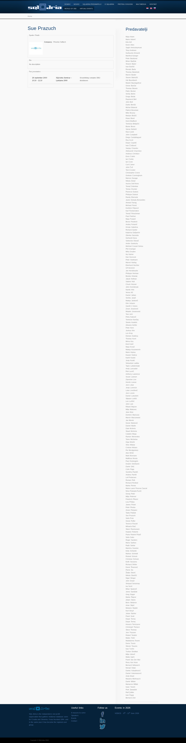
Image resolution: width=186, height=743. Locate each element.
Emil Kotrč (129, 344)
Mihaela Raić (131, 526)
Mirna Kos (129, 341)
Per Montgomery (132, 450)
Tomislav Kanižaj (132, 320)
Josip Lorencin (131, 388)
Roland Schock (131, 556)
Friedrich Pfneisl (132, 499)
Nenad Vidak (131, 668)
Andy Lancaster (132, 369)
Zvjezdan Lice (131, 379)
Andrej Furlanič (131, 224)
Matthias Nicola (132, 458)
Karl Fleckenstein (132, 211)
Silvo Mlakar (130, 445)
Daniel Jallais (131, 295)
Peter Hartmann (132, 260)
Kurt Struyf (130, 611)
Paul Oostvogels (132, 461)
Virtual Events (86, 8)
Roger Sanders (131, 540)
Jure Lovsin (130, 393)
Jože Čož (129, 167)
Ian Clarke (130, 159)
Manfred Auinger (132, 56)
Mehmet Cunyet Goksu (134, 246)
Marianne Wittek (132, 684)
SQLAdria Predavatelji (92, 4)
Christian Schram (132, 559)
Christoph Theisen (133, 627)
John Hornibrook (132, 287)
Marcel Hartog (131, 262)
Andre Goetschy (132, 243)
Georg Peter (130, 494)
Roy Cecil (129, 140)
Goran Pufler (130, 521)
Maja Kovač (130, 347)
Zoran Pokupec (131, 510)
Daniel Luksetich (132, 396)
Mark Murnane (131, 456)
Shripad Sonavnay (133, 584)
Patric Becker (131, 91)
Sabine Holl (130, 282)
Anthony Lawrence (133, 374)
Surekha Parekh (132, 472)
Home (30, 16)
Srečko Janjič (131, 298)
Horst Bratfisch (131, 121)
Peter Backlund (131, 58)
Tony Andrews (131, 50)
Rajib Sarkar (130, 545)
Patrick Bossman (132, 110)
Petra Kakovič (131, 317)
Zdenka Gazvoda (132, 235)
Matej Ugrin (130, 657)
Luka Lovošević (132, 390)
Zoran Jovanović (132, 309)
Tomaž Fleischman (133, 214)
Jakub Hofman (131, 279)
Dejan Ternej (130, 619)
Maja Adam (130, 37)
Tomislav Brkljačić (132, 124)
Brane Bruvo (130, 126)
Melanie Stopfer (132, 608)
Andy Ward (130, 676)
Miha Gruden (131, 252)
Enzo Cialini (130, 156)
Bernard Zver (131, 698)
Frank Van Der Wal (133, 660)
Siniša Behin (130, 94)
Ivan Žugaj (130, 695)
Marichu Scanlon (132, 548)
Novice (77, 4)
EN (150, 8)
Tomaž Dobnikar (132, 186)
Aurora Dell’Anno (132, 184)
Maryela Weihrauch (133, 679)
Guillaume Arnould (133, 53)
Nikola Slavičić (131, 575)
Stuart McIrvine (131, 431)
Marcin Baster (131, 75)
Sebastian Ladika (132, 363)
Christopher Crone (133, 173)
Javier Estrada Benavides (135, 200)
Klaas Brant (130, 118)
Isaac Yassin (130, 687)
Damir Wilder (131, 681)
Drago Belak (130, 97)
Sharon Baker (131, 64)
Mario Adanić (131, 39)
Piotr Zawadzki (131, 690)
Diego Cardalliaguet (133, 137)
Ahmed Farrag (131, 203)
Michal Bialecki (131, 107)
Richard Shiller (131, 564)
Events (73, 718)
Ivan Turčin (130, 649)
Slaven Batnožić (132, 77)
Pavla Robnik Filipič (133, 535)
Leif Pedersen (131, 477)
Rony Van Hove (132, 662)
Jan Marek (130, 420)
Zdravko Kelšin (131, 325)
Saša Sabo (130, 537)
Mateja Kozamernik (133, 350)
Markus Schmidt (132, 554)
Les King (129, 333)
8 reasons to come (78, 713)
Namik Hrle (130, 290)
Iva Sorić (129, 586)
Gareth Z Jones (131, 306)
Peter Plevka (130, 507)
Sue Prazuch (130, 516)
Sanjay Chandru (132, 148)
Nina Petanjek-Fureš (133, 491)
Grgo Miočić (130, 442)
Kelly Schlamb (131, 551)
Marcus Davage (132, 178)
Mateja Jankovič (132, 301)
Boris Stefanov (131, 603)
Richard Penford (132, 483)
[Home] (45, 9)
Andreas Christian (132, 154)
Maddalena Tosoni (133, 641)
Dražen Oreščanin (133, 464)
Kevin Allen (130, 45)
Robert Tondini (131, 635)
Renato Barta (131, 69)
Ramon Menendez (133, 437)
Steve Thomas (131, 630)
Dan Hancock (131, 257)
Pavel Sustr (130, 616)
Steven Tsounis (131, 646)
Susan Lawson (131, 377)
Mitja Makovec (131, 409)
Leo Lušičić (130, 401)
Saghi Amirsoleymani (134, 48)
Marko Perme (131, 486)
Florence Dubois (132, 192)
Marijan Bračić (131, 116)
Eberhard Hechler (132, 265)
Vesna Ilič (129, 292)
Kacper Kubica (131, 355)
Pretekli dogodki (125, 4)
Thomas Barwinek (132, 72)
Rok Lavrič (130, 371)
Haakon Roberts (132, 532)
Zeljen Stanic (131, 600)
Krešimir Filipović (132, 208)
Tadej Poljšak (131, 513)
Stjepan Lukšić (131, 399)
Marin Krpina (130, 352)
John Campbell (131, 135)
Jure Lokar (130, 385)
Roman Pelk (130, 480)
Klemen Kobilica (132, 336)
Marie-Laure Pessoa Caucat (136, 488)
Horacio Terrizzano (133, 624)
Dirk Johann (130, 303)
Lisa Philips (130, 502)
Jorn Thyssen (131, 632)
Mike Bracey (130, 113)
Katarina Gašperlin (133, 233)
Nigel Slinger (131, 578)
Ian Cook (129, 162)
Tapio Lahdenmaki (133, 366)
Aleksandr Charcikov (133, 151)
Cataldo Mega (131, 434)
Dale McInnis (131, 428)
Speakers (74, 715)
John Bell (129, 102)
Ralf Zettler (130, 692)
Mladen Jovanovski (133, 311)
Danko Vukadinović (133, 671)
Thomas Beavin (132, 88)
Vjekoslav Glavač (132, 241)
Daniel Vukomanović (133, 673)
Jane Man (129, 412)
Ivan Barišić (130, 67)
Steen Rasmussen (133, 529)
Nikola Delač (130, 181)
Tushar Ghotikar (132, 652)
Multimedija (141, 4)
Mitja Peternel (131, 496)
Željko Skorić (130, 573)
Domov (67, 4)
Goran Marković (132, 423)
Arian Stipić (130, 605)
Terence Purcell (132, 524)
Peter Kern (130, 328)
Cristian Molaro (131, 447)
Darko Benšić (131, 105)
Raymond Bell (131, 99)
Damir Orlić (130, 467)
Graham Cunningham (134, 175)
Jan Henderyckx (132, 271)
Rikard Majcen (131, 407)
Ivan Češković (131, 146)
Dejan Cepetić (131, 143)
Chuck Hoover (131, 284)
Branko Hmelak (131, 276)
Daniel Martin (131, 426)
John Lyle (129, 404)
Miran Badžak (131, 61)
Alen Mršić (130, 453)
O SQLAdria (109, 4)
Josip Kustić (130, 360)
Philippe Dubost (132, 194)
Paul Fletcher (131, 216)
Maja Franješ (131, 219)
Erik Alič (129, 42)
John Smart (130, 581)
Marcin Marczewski (133, 418)
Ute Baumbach (131, 80)
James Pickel (131, 505)
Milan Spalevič (131, 589)
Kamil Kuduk (130, 358)
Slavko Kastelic (131, 322)
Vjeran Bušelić (131, 129)
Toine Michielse (132, 439)
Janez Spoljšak (131, 592)
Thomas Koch (131, 339)
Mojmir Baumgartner (133, 83)
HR (146, 8)
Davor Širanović (132, 567)
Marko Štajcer (131, 597)
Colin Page (130, 469)
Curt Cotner (130, 165)
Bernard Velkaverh (133, 665)
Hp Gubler (130, 254)
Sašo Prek (130, 518)
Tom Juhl (129, 314)
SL (154, 8)
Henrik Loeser (131, 382)
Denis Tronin (130, 643)
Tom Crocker (130, 170)
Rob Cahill (130, 132)
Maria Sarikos (131, 543)
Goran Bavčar (131, 86)
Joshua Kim (130, 331)
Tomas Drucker (131, 189)
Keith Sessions (131, 562)
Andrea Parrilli (131, 475)
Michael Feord (131, 205)
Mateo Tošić (130, 638)
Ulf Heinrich (130, 268)
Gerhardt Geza (131, 238)
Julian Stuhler (131, 613)
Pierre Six (129, 570)
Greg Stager (130, 594)
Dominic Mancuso (132, 415)
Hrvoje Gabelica (132, 227)
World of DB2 (70, 8)
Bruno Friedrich (132, 222)
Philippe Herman (132, 273)
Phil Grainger (131, 249)
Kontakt (153, 4)
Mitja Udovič (130, 654)
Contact (74, 721)
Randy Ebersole (132, 197)
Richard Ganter (131, 230)
